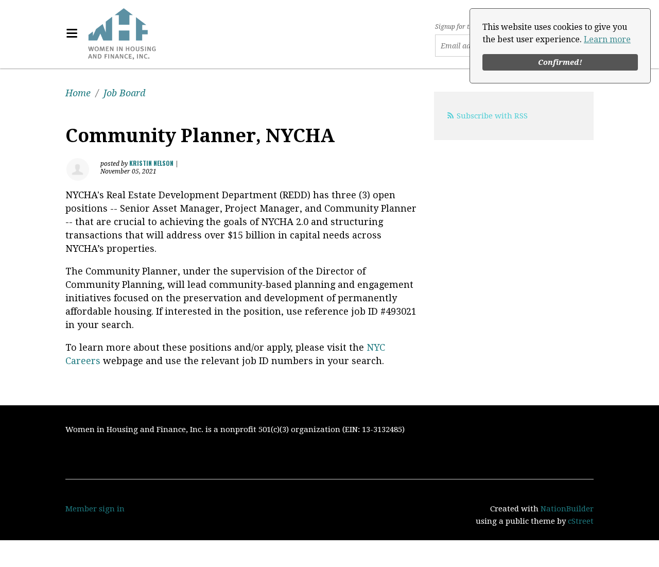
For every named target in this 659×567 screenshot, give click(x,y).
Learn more (607, 39)
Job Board (124, 93)
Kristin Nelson (151, 163)
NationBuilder (567, 508)
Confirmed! (560, 62)
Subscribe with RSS (492, 116)
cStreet (581, 521)
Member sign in (95, 508)
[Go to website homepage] (122, 33)
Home (78, 93)
